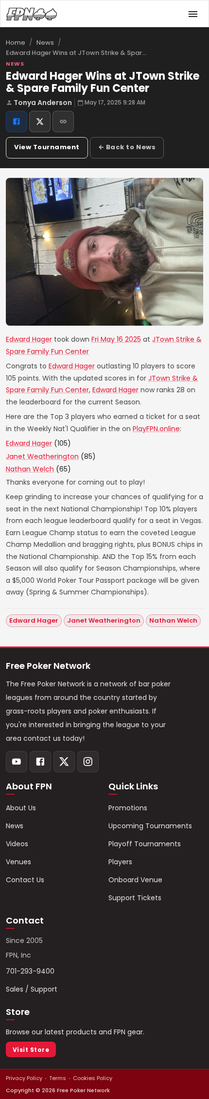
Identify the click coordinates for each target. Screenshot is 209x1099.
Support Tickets (134, 898)
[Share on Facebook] (16, 121)
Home (15, 42)
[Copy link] (63, 121)
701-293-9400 (30, 971)
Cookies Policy (92, 1078)
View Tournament (47, 147)
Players (120, 862)
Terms (57, 1078)
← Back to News (127, 147)
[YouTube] (16, 761)
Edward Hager (29, 339)
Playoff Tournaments (144, 844)
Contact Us (25, 880)
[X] (64, 761)
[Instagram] (88, 761)
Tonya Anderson (43, 102)
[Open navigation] (193, 14)
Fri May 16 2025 (116, 339)
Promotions (127, 808)
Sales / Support (31, 989)
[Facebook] (40, 761)
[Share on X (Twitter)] (40, 121)
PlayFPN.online (156, 429)
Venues (18, 862)
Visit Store (31, 1050)
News (45, 42)
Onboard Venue (135, 880)
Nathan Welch (30, 469)
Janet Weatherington (42, 456)
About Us (21, 808)
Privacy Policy (24, 1078)
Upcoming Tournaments (150, 826)
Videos (17, 844)
